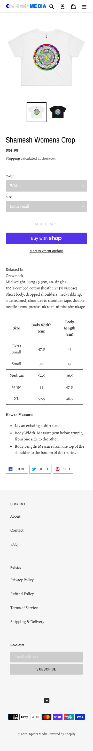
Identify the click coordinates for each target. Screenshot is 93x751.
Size (9, 196)
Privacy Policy (22, 580)
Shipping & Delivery (27, 621)
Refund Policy (22, 594)
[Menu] (84, 6)
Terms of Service (24, 608)
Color (10, 176)
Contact (17, 530)
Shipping (13, 158)
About (15, 516)
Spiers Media (38, 734)
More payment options (47, 250)
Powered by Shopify (61, 734)
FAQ (14, 544)
